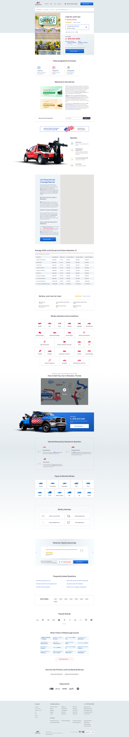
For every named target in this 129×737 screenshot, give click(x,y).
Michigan (51, 712)
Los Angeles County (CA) (88, 712)
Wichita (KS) (63, 712)
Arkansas (51, 708)
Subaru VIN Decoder (87, 724)
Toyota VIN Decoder (87, 726)
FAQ (55, 3)
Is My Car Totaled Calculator (55, 722)
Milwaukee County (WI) (88, 708)
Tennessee (52, 710)
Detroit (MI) (75, 706)
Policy (52, 734)
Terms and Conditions (48, 734)
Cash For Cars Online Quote (70, 105)
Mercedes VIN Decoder (88, 720)
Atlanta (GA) (75, 708)
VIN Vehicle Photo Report (77, 720)
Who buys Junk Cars (38, 710)
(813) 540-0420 (72, 4)
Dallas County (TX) (87, 706)
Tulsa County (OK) (87, 713)
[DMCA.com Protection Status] (88, 732)
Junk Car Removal (70, 108)
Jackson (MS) (75, 713)
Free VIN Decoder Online (77, 722)
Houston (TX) (75, 712)
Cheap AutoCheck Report (65, 720)
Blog (35, 713)
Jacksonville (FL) (64, 708)
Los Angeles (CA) (64, 710)
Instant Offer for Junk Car (54, 720)
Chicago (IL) (63, 706)
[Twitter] (93, 732)
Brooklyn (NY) (63, 713)
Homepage (37, 706)
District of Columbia (53, 706)
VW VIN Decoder (86, 722)
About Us (36, 715)
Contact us (59, 3)
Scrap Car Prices (37, 708)
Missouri (51, 713)
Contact (36, 717)
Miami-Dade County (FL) (88, 710)
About (51, 3)
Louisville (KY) (75, 710)
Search (85, 118)
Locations (47, 3)
